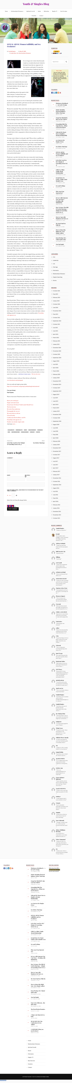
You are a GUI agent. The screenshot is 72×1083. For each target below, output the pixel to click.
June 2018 (55, 431)
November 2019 (57, 384)
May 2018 (55, 434)
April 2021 (55, 334)
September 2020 (57, 357)
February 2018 (56, 441)
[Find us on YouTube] (60, 93)
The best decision (36, 374)
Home (6, 11)
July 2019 (55, 397)
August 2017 (56, 458)
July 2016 (55, 491)
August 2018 (56, 424)
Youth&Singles (12, 51)
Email (29, 475)
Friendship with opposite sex (14, 419)
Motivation (46, 11)
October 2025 (56, 290)
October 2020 (56, 354)
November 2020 (57, 351)
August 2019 (56, 394)
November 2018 (57, 414)
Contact (41, 15)
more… (14, 424)
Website (26, 476)
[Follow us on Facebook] (52, 93)
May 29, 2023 (23, 51)
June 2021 (55, 331)
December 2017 (57, 448)
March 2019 (56, 407)
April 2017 (55, 468)
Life (17, 53)
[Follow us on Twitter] (54, 93)
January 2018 (56, 444)
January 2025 (56, 300)
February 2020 (56, 374)
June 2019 (55, 401)
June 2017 (55, 464)
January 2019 (56, 411)
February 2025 (56, 297)
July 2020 (55, 364)
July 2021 (55, 327)
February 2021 (56, 341)
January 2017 (56, 474)
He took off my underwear (13, 409)
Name (9, 475)
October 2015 (56, 518)
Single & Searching (57, 277)
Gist (54, 257)
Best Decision (63, 11)
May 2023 (55, 314)
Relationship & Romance (17, 11)
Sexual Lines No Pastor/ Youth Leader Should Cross (20, 405)
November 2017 (57, 451)
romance (40, 429)
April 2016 (55, 501)
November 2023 (57, 310)
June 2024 (55, 307)
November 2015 (57, 514)
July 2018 (55, 427)
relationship (32, 429)
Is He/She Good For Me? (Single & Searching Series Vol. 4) (16, 443)
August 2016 (56, 488)
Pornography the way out (13, 411)
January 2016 (56, 508)
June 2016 (55, 494)
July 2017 (55, 461)
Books (39, 11)
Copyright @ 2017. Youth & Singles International (35, 1076)
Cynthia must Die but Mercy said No (16, 417)
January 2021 (56, 344)
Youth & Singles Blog (36, 4)
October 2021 (56, 324)
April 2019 (55, 404)
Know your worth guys (12, 400)
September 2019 (57, 391)
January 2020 (56, 377)
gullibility (11, 429)
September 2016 (57, 484)
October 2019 (56, 387)
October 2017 (56, 454)
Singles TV (54, 11)
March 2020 (56, 371)
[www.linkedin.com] (56, 93)
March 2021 (56, 337)
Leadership (13, 53)
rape (25, 429)
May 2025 (55, 294)
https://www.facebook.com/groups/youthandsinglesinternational (23, 386)
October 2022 (56, 317)
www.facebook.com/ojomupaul (15, 380)
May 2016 (55, 498)
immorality (19, 429)
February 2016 (56, 504)
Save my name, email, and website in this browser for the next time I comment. (25, 490)
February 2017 (56, 471)
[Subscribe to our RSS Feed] (58, 93)
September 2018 (57, 421)
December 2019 (57, 381)
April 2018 (55, 438)
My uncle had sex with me (13, 413)
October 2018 (56, 417)
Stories (55, 280)
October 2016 (56, 481)
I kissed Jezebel (11, 415)
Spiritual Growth (31, 11)
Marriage (55, 267)
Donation (34, 15)
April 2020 (55, 367)
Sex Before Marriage (39, 443)
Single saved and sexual (13, 402)
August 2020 (56, 361)
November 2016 (57, 478)
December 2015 (57, 511)
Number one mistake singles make (15, 422)
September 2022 (57, 320)
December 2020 (57, 347)
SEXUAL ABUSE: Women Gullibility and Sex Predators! (24, 45)
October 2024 (56, 304)
